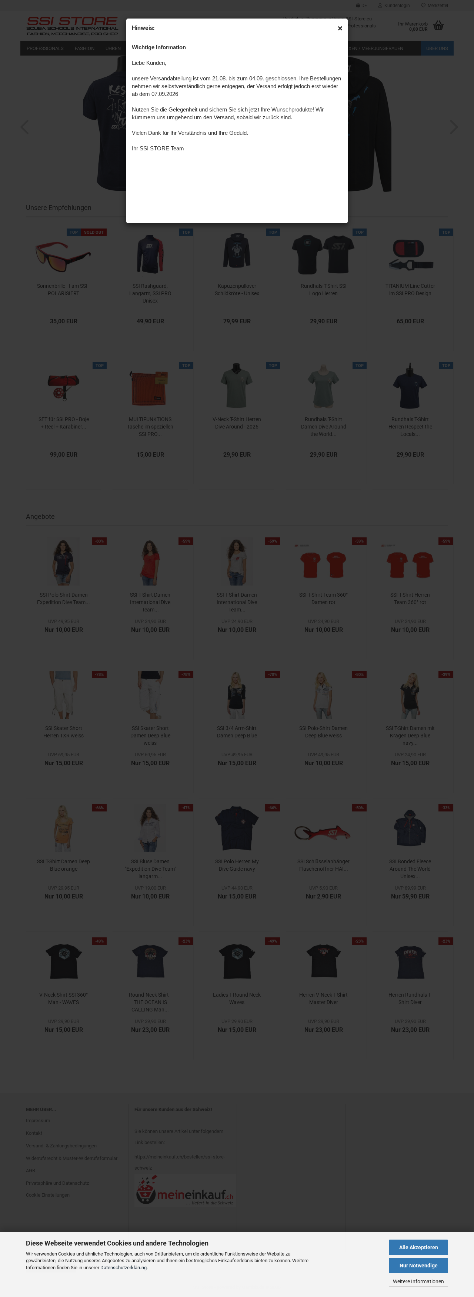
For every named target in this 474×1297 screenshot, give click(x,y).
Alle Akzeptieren (418, 1247)
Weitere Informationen (418, 1281)
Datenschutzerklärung (123, 1267)
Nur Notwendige (419, 1265)
